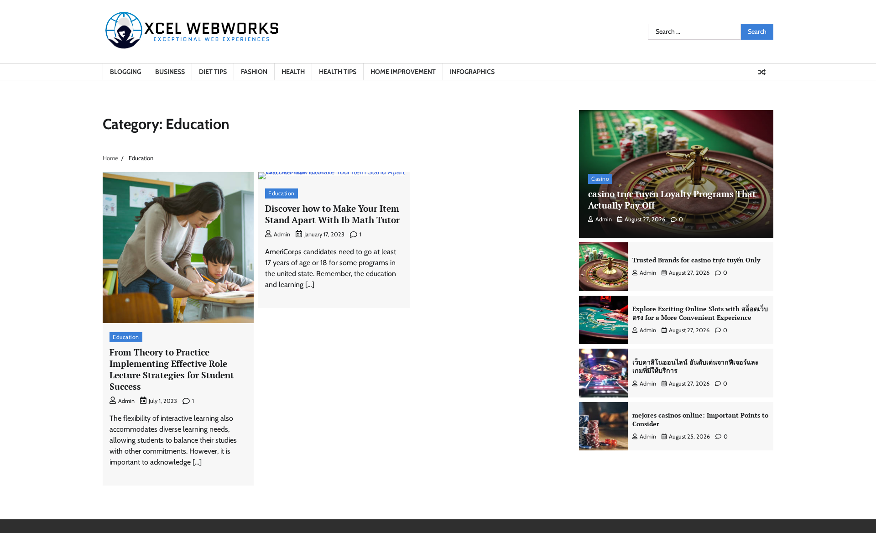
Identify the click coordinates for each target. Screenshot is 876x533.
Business (170, 72)
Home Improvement (403, 72)
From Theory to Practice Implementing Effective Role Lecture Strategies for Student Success (172, 369)
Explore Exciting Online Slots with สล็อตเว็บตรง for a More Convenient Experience (700, 313)
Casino (600, 178)
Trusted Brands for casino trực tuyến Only (696, 260)
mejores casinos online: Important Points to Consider (700, 419)
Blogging (125, 72)
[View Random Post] (762, 72)
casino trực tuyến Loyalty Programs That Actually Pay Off (672, 199)
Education (126, 337)
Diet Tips (213, 72)
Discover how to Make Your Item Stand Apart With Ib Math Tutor (332, 214)
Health (293, 72)
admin (126, 400)
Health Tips (337, 72)
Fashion (254, 72)
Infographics (472, 72)
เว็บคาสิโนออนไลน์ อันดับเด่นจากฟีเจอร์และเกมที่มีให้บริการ (695, 366)
